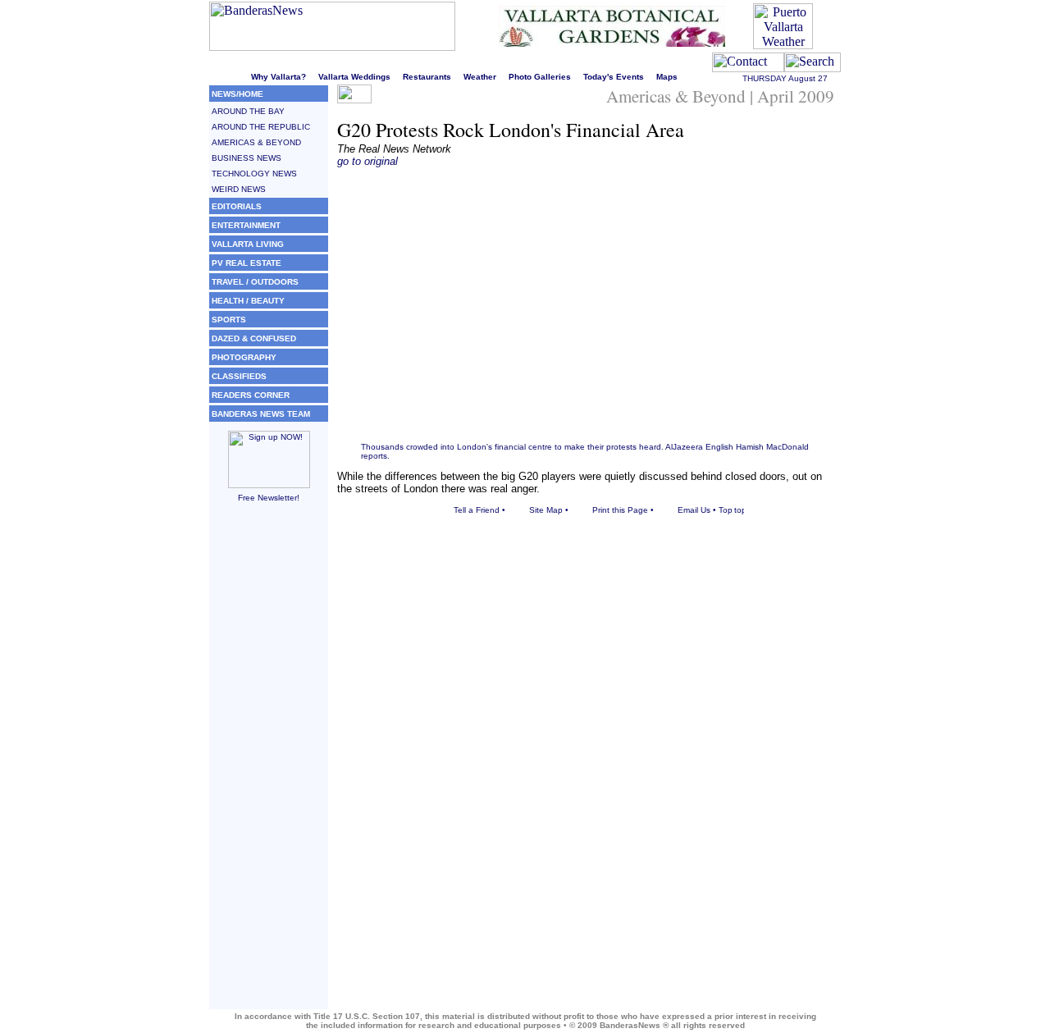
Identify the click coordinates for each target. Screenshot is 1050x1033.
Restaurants (427, 76)
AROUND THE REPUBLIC (261, 126)
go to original (367, 161)
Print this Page (620, 509)
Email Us (694, 509)
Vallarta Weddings (354, 76)
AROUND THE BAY (248, 111)
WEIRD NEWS (239, 189)
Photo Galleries (540, 76)
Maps (667, 76)
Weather (479, 76)
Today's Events (613, 76)
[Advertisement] (268, 763)
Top (726, 509)
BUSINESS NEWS (246, 157)
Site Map (546, 509)
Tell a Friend (477, 509)
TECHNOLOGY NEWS (254, 173)
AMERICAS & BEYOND (256, 142)
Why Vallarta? (278, 76)
